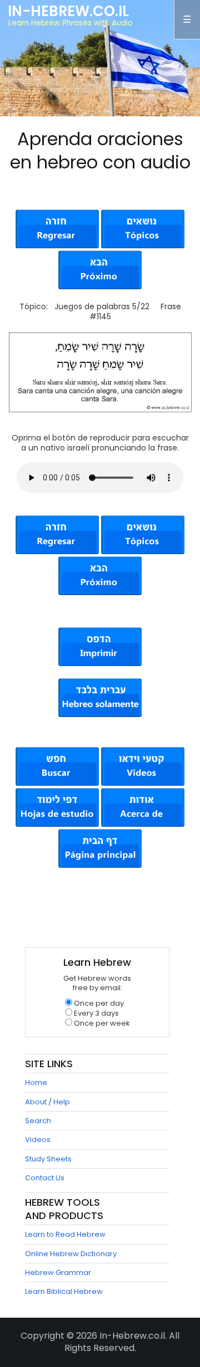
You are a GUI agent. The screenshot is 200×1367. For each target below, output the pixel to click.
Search (38, 1120)
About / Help (47, 1102)
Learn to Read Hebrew (65, 1234)
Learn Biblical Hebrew (64, 1291)
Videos (38, 1139)
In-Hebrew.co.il (68, 11)
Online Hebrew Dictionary (71, 1253)
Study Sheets (48, 1159)
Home (36, 1082)
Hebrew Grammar (58, 1272)
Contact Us (44, 1178)
